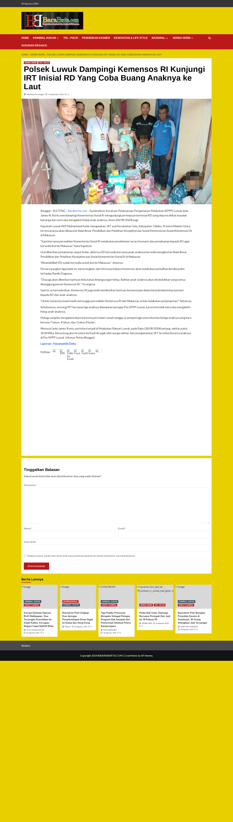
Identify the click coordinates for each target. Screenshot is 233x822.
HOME (25, 38)
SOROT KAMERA (32, 605)
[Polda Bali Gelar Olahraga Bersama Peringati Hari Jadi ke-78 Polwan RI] (155, 597)
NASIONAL (158, 38)
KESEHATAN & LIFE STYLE (131, 38)
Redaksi (25, 645)
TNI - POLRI (44, 63)
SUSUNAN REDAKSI (34, 45)
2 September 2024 (56, 94)
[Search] (210, 38)
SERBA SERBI (181, 38)
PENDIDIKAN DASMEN (96, 38)
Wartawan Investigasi (35, 94)
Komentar (30, 484)
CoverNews (130, 655)
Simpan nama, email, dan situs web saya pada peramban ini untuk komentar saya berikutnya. (81, 555)
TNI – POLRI (70, 38)
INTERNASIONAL (70, 601)
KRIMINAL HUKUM (44, 38)
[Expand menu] (57, 38)
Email (122, 528)
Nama (28, 528)
